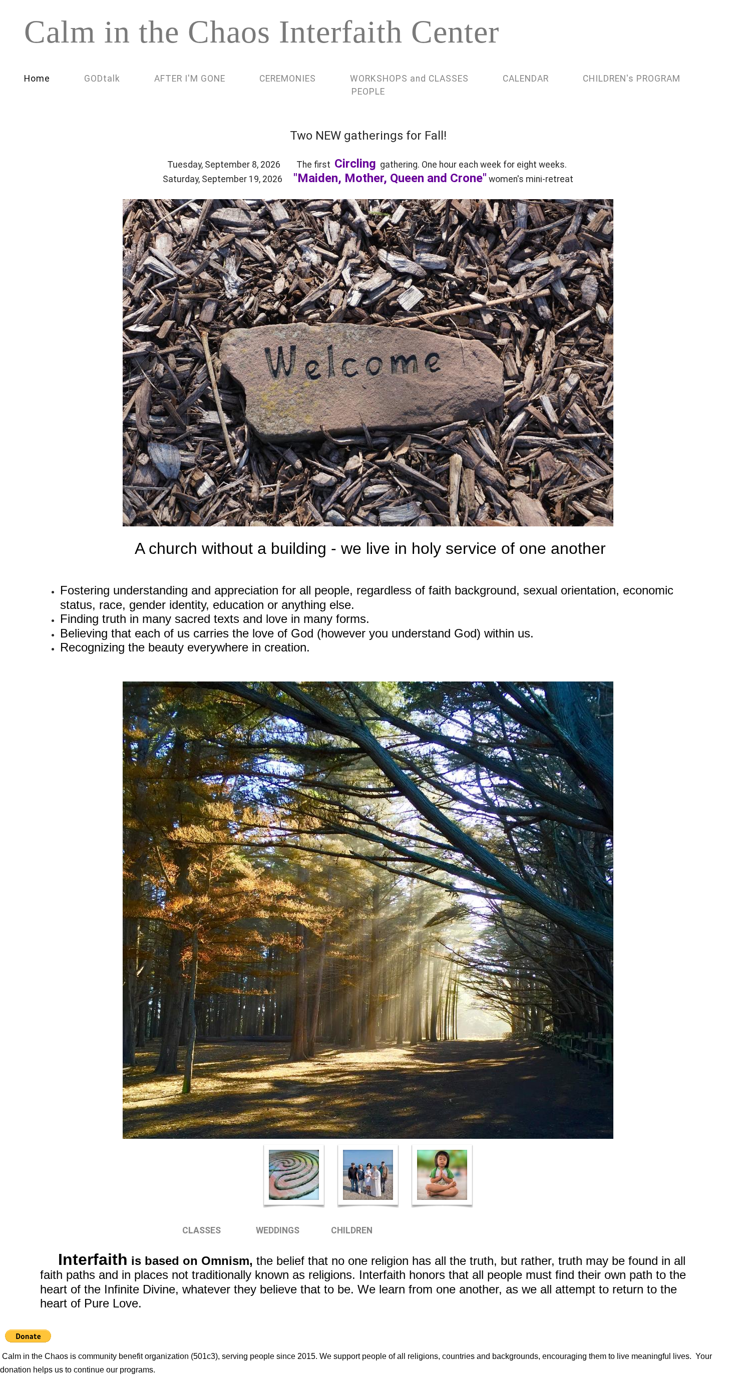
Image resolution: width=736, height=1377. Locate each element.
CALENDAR (526, 79)
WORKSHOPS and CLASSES (409, 79)
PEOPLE (368, 92)
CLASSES (201, 1230)
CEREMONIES (287, 79)
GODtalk (102, 79)
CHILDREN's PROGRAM (631, 79)
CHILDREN (352, 1230)
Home (37, 79)
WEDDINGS (277, 1230)
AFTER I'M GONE (189, 79)
